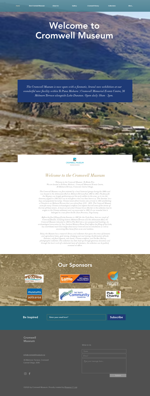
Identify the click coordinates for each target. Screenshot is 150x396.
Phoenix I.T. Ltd (70, 387)
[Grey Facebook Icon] (29, 373)
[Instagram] (25, 373)
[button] (93, 5)
